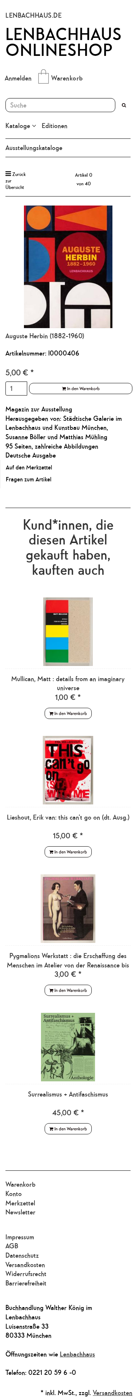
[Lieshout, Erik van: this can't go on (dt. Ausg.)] (68, 770)
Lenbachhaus (77, 1354)
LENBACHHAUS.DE (33, 15)
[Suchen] (124, 105)
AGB (11, 1246)
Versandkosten (25, 1264)
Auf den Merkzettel (29, 467)
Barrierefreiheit (25, 1283)
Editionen (54, 125)
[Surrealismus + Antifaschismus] (68, 1047)
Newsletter (20, 1212)
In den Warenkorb (83, 388)
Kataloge (18, 125)
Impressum (19, 1237)
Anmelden (18, 78)
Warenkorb (67, 78)
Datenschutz (22, 1255)
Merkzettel (20, 1203)
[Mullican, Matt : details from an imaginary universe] (68, 631)
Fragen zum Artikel (28, 479)
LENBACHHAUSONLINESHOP (63, 42)
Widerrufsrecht (25, 1273)
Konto (13, 1193)
